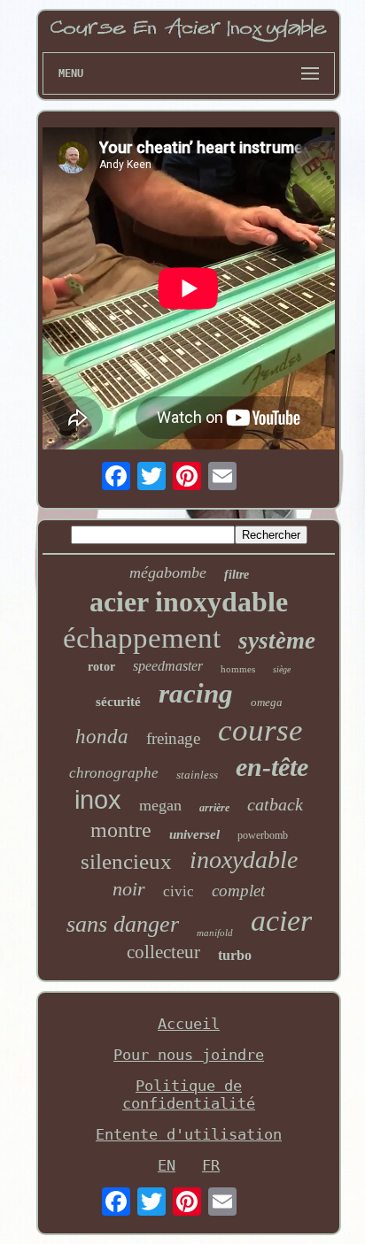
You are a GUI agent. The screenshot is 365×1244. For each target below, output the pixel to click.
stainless (197, 774)
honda (101, 737)
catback (275, 804)
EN (166, 1165)
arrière (214, 808)
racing (196, 693)
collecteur (163, 952)
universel (194, 834)
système (276, 640)
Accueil (189, 1024)
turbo (235, 955)
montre (120, 829)
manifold (215, 932)
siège (282, 669)
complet (238, 890)
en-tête (272, 766)
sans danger (122, 924)
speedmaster (168, 665)
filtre (236, 574)
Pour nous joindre (188, 1055)
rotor (101, 666)
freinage (173, 738)
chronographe (114, 772)
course (260, 730)
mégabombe (167, 572)
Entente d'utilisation (189, 1134)
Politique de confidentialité (188, 1094)
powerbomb (262, 835)
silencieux (126, 861)
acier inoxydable (188, 602)
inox (97, 800)
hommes (238, 669)
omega (267, 702)
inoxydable (244, 859)
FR (211, 1165)
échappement (142, 638)
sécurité (118, 702)
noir (129, 889)
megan (160, 805)
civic (178, 891)
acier (281, 920)
